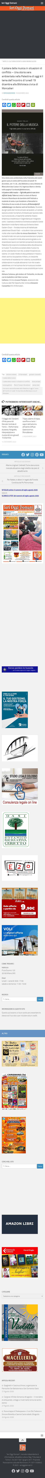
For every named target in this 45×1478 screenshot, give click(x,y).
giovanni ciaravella (34, 374)
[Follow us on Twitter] (28, 455)
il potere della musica (9, 378)
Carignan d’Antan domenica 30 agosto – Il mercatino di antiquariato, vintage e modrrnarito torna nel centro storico (22, 1400)
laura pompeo (36, 381)
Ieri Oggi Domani (9, 3)
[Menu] (42, 3)
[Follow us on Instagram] (32, 455)
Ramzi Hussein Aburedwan (22, 385)
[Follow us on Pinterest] (37, 455)
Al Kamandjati (23, 374)
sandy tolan (36, 385)
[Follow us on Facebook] (23, 455)
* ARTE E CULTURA (8, 61)
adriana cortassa (11, 374)
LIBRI (24, 61)
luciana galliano (7, 385)
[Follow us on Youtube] (41, 455)
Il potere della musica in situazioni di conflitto (16, 381)
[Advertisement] (22, 34)
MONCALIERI (31, 61)
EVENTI (18, 61)
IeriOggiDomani (9, 93)
